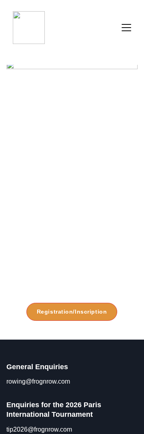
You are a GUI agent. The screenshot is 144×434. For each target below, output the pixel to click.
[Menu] (126, 27)
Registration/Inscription (72, 311)
